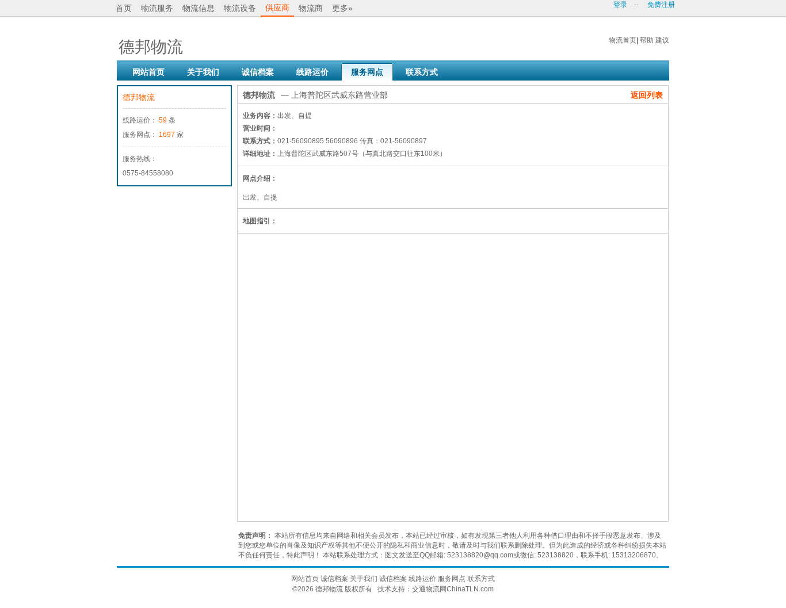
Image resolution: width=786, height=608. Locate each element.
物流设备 (240, 8)
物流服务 (157, 8)
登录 (620, 5)
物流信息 (198, 8)
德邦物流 (139, 97)
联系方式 (422, 72)
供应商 (277, 7)
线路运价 (312, 72)
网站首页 (148, 72)
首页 (124, 8)
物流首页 (622, 40)
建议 (662, 40)
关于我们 (203, 72)
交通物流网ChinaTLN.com (453, 589)
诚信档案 (258, 72)
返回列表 (647, 95)
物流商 (311, 8)
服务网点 (367, 72)
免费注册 (661, 5)
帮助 (647, 40)
